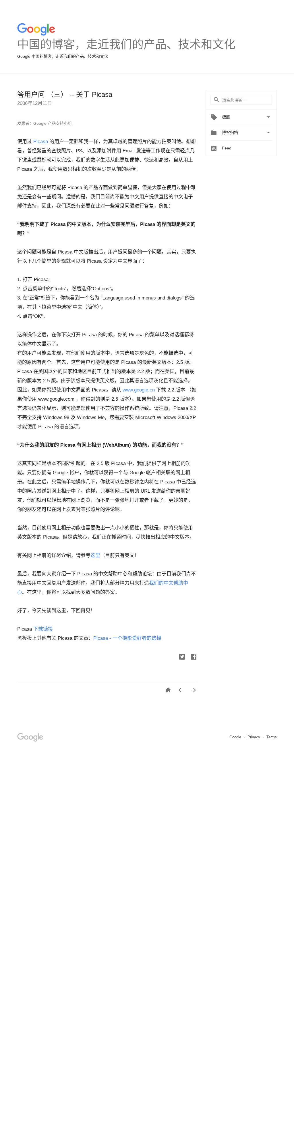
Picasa (40, 141)
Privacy (254, 737)
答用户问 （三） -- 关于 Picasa (64, 94)
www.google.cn (139, 390)
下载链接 (43, 629)
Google (235, 737)
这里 (95, 555)
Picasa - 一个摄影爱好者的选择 (127, 638)
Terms (271, 737)
